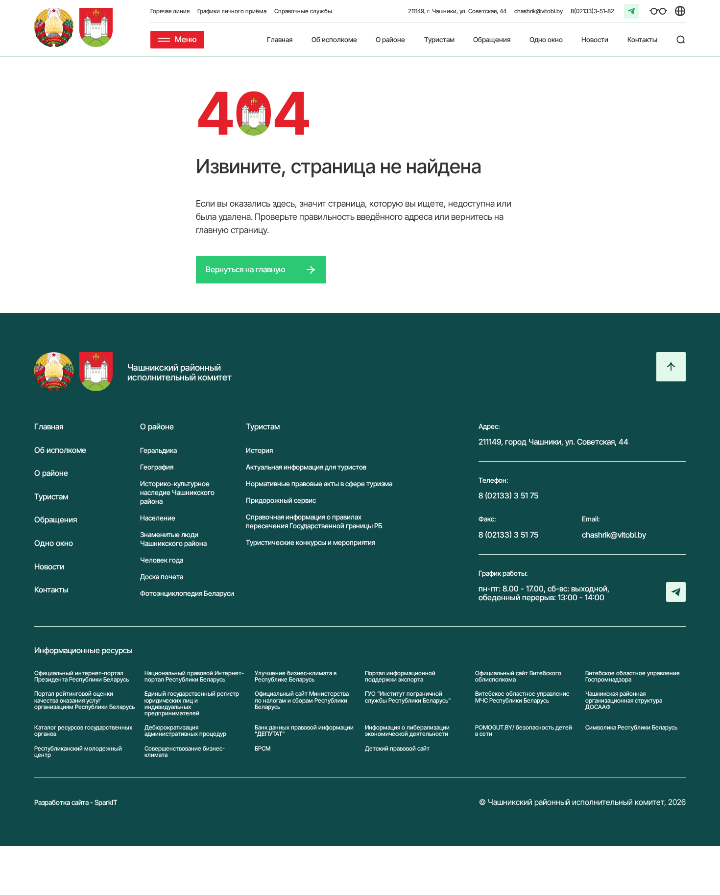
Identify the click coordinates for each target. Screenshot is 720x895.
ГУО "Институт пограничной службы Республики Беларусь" (408, 697)
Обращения (491, 39)
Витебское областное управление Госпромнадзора (632, 676)
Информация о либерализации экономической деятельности (407, 730)
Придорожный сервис (281, 500)
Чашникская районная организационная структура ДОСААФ (623, 700)
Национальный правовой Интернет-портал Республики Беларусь (194, 676)
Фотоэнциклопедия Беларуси (187, 593)
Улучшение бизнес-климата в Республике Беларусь (295, 676)
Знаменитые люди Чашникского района (173, 538)
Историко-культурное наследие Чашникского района (177, 492)
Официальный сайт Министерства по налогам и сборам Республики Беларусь (302, 700)
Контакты (642, 39)
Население (157, 518)
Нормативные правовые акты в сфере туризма (319, 483)
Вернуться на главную (245, 269)
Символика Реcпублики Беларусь (631, 727)
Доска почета (161, 576)
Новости (594, 39)
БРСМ (262, 748)
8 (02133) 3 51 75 (508, 495)
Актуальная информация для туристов (306, 467)
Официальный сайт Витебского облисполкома (518, 676)
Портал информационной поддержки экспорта (400, 676)
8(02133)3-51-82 (592, 11)
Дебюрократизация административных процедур (185, 730)
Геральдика (158, 450)
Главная (279, 39)
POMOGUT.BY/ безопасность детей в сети (523, 730)
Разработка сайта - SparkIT (76, 802)
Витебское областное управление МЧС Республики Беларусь (522, 697)
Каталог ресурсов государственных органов (83, 730)
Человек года (161, 560)
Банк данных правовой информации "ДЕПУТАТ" (304, 730)
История (259, 450)
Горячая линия (170, 11)
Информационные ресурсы (83, 650)
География (156, 467)
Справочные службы (303, 11)
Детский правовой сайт (397, 748)
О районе (390, 39)
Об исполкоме (334, 39)
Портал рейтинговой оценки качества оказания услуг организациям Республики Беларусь (84, 700)
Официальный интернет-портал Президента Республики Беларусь (81, 676)
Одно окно (546, 39)
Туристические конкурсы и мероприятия (310, 542)
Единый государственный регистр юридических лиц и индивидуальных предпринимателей (191, 703)
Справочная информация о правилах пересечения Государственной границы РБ (314, 521)
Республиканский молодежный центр (78, 751)
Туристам (439, 39)
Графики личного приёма (231, 11)
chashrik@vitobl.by (538, 11)
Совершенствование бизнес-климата (184, 751)
